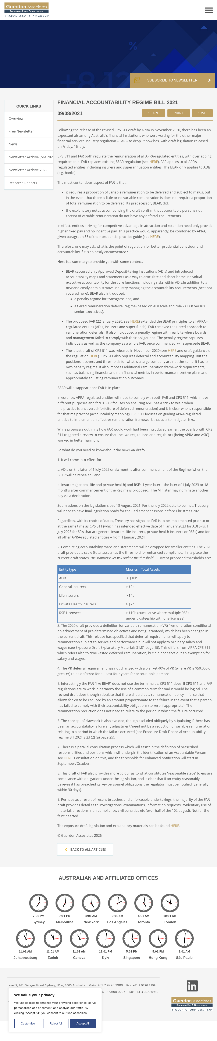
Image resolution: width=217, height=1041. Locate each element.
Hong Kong (158, 958)
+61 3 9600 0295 (112, 992)
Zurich (53, 958)
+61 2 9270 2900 (110, 985)
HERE (153, 161)
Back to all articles (88, 849)
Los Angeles (117, 922)
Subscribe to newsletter (172, 80)
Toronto (143, 922)
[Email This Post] (154, 113)
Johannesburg (25, 958)
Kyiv (105, 958)
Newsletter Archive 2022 (28, 170)
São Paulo (184, 958)
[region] (55, 1010)
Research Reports (23, 183)
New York (91, 922)
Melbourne (64, 922)
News (13, 144)
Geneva (79, 958)
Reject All (56, 1023)
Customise (28, 1023)
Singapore (131, 958)
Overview (16, 118)
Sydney (38, 922)
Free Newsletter (21, 131)
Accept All (83, 1023)
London (170, 922)
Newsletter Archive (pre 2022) (32, 157)
